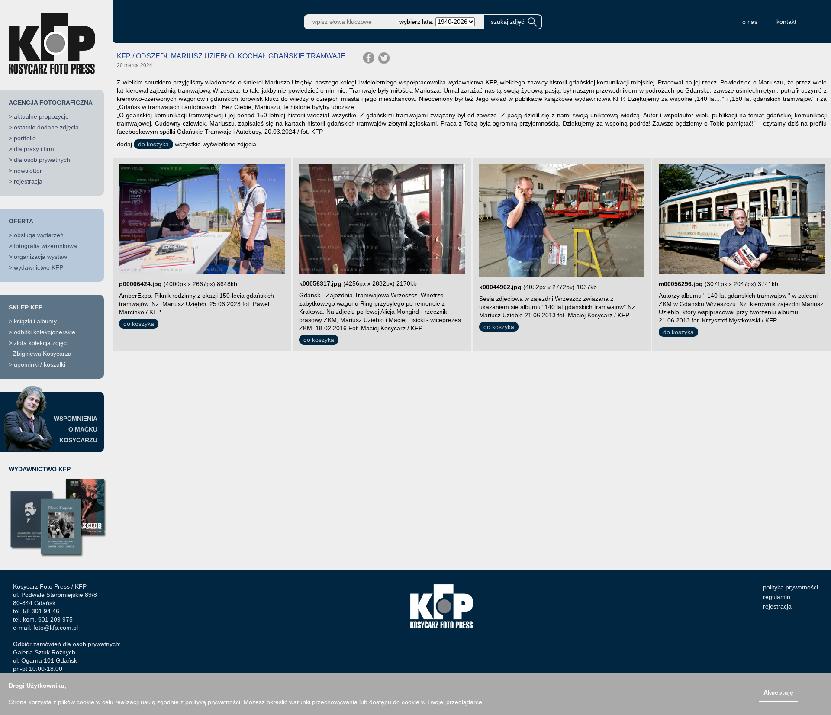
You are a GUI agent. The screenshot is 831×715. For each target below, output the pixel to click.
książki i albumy (35, 321)
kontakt (786, 21)
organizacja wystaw (40, 256)
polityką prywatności (212, 702)
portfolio (25, 138)
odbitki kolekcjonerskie (44, 332)
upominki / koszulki (39, 364)
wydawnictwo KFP (38, 267)
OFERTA (21, 221)
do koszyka (153, 144)
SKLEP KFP (25, 307)
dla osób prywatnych (42, 159)
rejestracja (28, 181)
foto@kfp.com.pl (55, 627)
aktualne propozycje (41, 116)
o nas (749, 21)
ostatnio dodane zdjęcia (46, 127)
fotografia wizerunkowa (45, 245)
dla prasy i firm (34, 148)
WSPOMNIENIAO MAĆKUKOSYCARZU (75, 429)
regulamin (776, 596)
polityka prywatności (790, 587)
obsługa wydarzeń (39, 235)
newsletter (28, 170)
